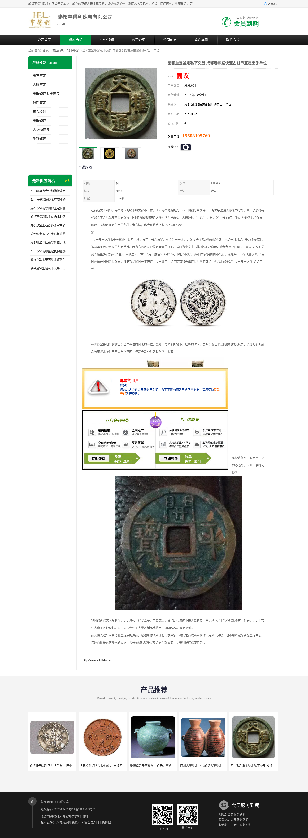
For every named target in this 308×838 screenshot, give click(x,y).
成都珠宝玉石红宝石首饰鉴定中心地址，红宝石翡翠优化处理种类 (50, 234)
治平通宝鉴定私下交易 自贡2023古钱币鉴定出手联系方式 (50, 268)
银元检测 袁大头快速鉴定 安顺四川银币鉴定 (99, 765)
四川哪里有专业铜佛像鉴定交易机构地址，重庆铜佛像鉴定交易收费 (50, 191)
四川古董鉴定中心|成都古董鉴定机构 (195, 765)
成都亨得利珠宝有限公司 (56, 816)
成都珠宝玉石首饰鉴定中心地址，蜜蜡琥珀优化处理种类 (50, 225)
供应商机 (75, 40)
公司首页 (44, 40)
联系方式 (232, 40)
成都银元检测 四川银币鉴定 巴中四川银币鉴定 (51, 765)
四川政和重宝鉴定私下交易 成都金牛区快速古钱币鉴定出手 (260, 765)
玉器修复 (39, 121)
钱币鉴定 (73, 50)
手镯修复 (39, 139)
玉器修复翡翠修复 (46, 94)
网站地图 (106, 822)
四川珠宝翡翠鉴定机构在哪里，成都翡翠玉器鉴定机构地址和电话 (50, 251)
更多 (67, 181)
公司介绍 (138, 40)
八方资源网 (63, 822)
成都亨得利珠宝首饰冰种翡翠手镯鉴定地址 (50, 216)
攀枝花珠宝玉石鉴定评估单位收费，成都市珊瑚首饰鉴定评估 (50, 259)
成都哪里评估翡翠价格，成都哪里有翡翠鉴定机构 (50, 242)
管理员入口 (91, 822)
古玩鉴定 (39, 85)
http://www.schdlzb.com (97, 660)
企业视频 (107, 40)
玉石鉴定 (39, 76)
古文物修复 (41, 130)
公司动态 (170, 40)
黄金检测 (39, 112)
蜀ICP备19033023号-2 (82, 809)
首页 (46, 50)
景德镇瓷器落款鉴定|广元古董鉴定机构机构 (149, 765)
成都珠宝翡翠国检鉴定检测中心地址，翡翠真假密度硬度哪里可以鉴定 (50, 208)
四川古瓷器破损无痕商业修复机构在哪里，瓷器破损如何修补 (50, 199)
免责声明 (78, 822)
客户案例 (201, 40)
